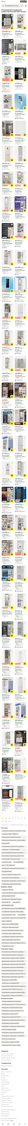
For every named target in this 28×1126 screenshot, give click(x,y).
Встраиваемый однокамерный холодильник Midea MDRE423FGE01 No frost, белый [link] (6, 723)
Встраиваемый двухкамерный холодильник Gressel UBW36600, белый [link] (20, 585)
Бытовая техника (5, 1075)
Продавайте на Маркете (7, 1055)
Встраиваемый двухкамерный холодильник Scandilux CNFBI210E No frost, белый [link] (20, 641)
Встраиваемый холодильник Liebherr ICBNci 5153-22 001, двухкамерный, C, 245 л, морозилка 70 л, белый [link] (20, 481)
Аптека (3, 1086)
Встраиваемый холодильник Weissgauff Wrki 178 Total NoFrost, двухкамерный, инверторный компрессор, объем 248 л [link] (6, 402)
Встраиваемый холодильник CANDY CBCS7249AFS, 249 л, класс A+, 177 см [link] (20, 456)
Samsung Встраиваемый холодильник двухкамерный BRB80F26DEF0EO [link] (19, 350)
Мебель (3, 1073)
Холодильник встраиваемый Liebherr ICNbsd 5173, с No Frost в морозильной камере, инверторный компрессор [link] (7, 323)
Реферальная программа (7, 1065)
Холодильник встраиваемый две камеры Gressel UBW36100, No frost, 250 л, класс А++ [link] (7, 507)
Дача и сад (3, 1092)
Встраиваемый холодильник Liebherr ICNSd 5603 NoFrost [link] (20, 297)
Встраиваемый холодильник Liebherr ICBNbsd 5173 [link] (20, 114)
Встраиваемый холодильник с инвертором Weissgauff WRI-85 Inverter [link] (19, 751)
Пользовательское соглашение (8, 1109)
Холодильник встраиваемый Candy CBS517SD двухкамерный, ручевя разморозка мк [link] (20, 697)
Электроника (4, 1080)
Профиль (25, 1124)
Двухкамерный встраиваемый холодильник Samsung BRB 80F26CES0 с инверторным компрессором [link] (7, 456)
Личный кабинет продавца (7, 1053)
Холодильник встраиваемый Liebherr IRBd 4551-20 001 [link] (20, 191)
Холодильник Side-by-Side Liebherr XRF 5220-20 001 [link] (20, 141)
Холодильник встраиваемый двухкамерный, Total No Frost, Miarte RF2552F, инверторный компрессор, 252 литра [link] (7, 560)
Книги (2, 1094)
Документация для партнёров (8, 1057)
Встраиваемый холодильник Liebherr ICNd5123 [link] (7, 141)
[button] (26, 6)
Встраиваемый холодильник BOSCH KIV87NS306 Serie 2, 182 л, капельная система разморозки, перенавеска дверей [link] (20, 216)
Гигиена (3, 1077)
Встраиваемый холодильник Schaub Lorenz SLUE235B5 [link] (20, 323)
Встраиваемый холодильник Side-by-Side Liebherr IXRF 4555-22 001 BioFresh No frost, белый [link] (7, 34)
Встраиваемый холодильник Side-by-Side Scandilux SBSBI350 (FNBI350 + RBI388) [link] (20, 376)
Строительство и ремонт (7, 1102)
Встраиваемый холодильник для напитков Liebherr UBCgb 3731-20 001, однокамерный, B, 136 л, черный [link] (7, 805)
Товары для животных (6, 1100)
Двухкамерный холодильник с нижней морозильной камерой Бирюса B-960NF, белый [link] (7, 481)
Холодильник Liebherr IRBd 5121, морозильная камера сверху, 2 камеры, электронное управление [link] (7, 613)
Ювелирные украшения (6, 1106)
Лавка (8, 1124)
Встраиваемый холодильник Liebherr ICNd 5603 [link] (7, 429)
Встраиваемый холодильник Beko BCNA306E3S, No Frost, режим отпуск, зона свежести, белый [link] (7, 585)
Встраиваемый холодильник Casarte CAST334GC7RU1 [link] (7, 297)
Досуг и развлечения (6, 1071)
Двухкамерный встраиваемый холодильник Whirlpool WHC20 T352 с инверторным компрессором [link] (7, 697)
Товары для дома (5, 1084)
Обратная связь (5, 1111)
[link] (14, 831)
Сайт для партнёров (6, 1060)
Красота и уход (4, 1088)
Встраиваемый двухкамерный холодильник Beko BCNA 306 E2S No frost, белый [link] (19, 243)
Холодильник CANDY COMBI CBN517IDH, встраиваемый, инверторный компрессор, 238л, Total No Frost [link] (7, 270)
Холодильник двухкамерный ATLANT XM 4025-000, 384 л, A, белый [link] (20, 669)
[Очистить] (22, 6)
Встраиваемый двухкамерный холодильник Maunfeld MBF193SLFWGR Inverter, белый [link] (20, 613)
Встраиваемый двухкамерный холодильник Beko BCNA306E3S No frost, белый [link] (7, 86)
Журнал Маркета (5, 1115)
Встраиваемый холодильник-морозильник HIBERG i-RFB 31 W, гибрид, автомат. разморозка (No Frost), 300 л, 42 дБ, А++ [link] (7, 59)
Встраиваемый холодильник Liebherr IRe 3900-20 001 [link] (7, 191)
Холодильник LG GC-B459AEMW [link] (7, 166)
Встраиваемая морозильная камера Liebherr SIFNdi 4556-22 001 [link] (20, 59)
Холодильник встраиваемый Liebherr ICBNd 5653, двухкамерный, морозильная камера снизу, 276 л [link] (7, 376)
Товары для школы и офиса (7, 1096)
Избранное (14, 1124)
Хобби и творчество (6, 1090)
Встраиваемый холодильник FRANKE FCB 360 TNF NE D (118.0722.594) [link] (20, 270)
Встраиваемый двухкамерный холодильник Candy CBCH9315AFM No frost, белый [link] (19, 805)
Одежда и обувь (5, 1082)
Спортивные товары (6, 1098)
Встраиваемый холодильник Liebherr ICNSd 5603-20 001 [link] (20, 166)
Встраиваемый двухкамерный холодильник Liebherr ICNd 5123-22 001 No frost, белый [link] (7, 641)
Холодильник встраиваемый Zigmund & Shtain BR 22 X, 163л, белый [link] (20, 402)
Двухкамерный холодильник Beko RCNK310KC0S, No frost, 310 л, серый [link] (19, 507)
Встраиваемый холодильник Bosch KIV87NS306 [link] (19, 34)
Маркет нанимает (5, 1113)
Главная (3, 1124)
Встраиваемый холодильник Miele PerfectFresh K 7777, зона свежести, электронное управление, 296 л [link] (19, 535)
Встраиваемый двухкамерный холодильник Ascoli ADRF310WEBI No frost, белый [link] (7, 669)
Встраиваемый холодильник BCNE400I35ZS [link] (5, 114)
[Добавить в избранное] (12, 15)
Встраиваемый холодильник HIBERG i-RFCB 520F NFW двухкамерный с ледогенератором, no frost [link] (7, 243)
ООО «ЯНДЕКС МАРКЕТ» (11, 1118)
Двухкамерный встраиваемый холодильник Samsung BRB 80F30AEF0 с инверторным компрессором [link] (20, 723)
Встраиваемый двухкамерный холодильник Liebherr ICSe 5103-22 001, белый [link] (7, 777)
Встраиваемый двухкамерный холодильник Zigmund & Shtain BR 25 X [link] (7, 216)
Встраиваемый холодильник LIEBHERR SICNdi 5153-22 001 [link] (7, 751)
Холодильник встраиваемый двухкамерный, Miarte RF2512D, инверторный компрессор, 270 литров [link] (7, 535)
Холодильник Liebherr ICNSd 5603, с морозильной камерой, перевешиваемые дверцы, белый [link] (7, 350)
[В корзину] (12, 28)
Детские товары (5, 1104)
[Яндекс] (12, 1120)
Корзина (19, 1124)
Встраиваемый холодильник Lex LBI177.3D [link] (19, 86)
